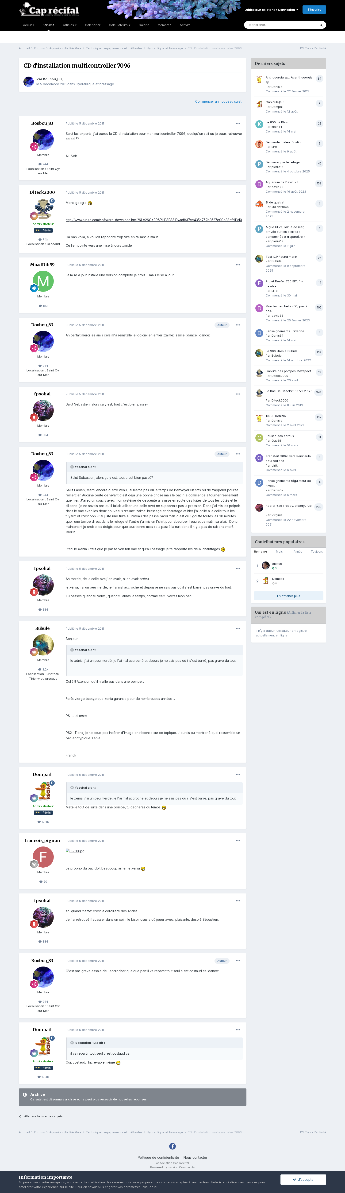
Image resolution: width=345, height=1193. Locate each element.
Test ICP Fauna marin (281, 256)
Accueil (28, 25)
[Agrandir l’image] (90, 203)
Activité (185, 25)
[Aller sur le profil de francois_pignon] (43, 857)
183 (45, 306)
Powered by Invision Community (172, 1167)
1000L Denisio (276, 416)
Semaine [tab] (260, 551)
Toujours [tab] (317, 551)
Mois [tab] (279, 551)
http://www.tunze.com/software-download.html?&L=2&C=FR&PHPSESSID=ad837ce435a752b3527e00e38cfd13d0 (154, 220)
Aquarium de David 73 (282, 182)
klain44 (277, 127)
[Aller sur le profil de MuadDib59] (43, 281)
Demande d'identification (284, 142)
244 (45, 164)
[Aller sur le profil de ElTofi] (259, 283)
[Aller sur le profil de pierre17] (259, 164)
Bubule (42, 628)
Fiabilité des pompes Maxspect (288, 371)
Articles (69, 25)
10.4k (45, 821)
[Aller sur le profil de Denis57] (259, 333)
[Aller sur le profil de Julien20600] (259, 204)
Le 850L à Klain (277, 122)
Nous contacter (195, 1157)
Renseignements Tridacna (285, 331)
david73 (277, 187)
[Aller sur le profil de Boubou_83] (28, 82)
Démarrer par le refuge (283, 162)
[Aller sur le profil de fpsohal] (43, 410)
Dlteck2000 (42, 192)
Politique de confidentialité (158, 1157)
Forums (48, 25)
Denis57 (278, 335)
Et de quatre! (275, 202)
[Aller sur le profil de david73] (259, 184)
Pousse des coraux (280, 436)
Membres (164, 25)
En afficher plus (288, 596)
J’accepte (305, 1179)
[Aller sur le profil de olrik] (259, 458)
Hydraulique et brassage (95, 84)
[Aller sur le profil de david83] (259, 308)
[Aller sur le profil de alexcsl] (266, 565)
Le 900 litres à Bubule (282, 351)
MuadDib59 (42, 264)
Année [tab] (298, 551)
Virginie (277, 515)
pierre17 (277, 167)
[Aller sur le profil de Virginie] (259, 508)
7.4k (45, 239)
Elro (274, 146)
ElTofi (276, 290)
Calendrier (92, 25)
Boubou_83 (52, 79)
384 (45, 435)
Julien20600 (281, 207)
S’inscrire (314, 9)
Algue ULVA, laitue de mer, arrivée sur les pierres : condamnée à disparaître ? (285, 231)
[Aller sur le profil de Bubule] (43, 644)
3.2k (44, 669)
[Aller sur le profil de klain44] (259, 124)
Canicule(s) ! (275, 102)
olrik (275, 465)
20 (44, 881)
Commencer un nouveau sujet (218, 101)
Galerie (144, 25)
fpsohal (42, 394)
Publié (85, 123)
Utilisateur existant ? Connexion (270, 10)
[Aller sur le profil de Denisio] (259, 79)
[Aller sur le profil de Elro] (259, 144)
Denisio (277, 87)
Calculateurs (119, 25)
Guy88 (276, 440)
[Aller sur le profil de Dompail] (43, 791)
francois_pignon (42, 840)
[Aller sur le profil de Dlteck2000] (43, 208)
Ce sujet (304, 25)
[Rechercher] (321, 25)
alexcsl (277, 563)
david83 (277, 315)
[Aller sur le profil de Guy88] (259, 438)
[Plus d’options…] (238, 123)
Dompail (42, 774)
